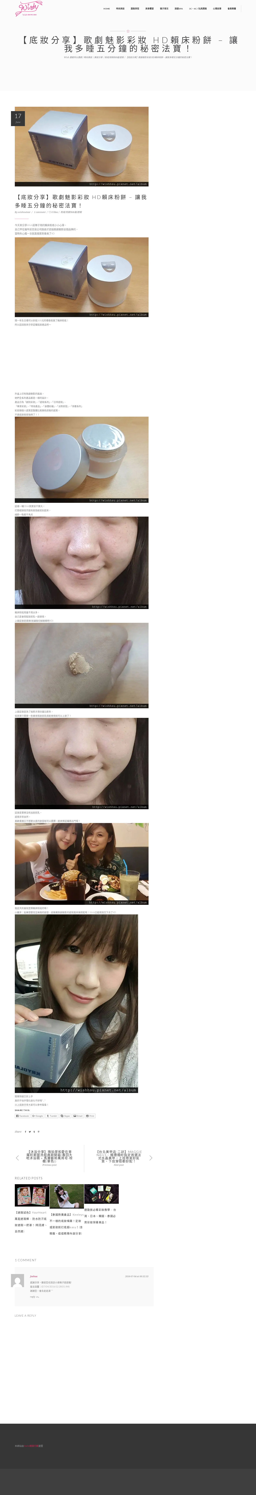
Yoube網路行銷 (31, 1445)
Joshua (33, 1276)
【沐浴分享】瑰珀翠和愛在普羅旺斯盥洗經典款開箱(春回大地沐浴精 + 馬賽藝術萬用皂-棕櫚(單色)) (49, 1156)
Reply (32, 1297)
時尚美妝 (88, 57)
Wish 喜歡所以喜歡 (73, 57)
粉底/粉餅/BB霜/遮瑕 (114, 57)
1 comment (40, 212)
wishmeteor (24, 212)
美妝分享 (98, 57)
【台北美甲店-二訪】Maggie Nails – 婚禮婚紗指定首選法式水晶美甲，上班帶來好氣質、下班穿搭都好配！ (119, 1156)
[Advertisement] (84, 361)
